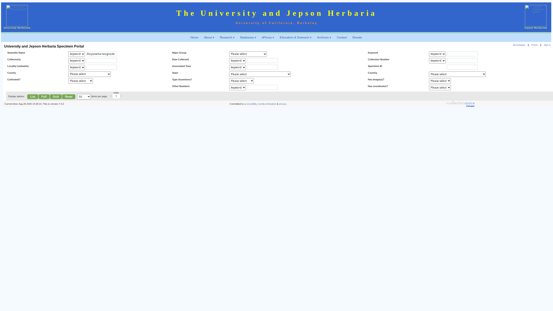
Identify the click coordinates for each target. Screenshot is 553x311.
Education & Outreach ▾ (295, 37)
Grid (56, 96)
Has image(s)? (376, 79)
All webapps (519, 45)
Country (372, 72)
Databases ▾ (248, 37)
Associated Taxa (181, 66)
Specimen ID (375, 66)
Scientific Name (16, 52)
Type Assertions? (182, 79)
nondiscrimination (267, 104)
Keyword (373, 52)
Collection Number (378, 59)
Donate (357, 37)
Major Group (179, 52)
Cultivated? (14, 79)
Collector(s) (14, 59)
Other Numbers (181, 86)
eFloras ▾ (268, 37)
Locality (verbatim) (18, 66)
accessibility (250, 104)
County (11, 72)
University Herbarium (17, 28)
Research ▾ (227, 37)
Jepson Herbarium (535, 28)
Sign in (547, 45)
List (32, 96)
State (175, 72)
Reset (68, 96)
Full (44, 96)
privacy (283, 104)
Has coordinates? (378, 86)
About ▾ (209, 37)
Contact (342, 37)
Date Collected (180, 59)
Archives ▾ (324, 37)
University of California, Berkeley (277, 23)
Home (194, 37)
